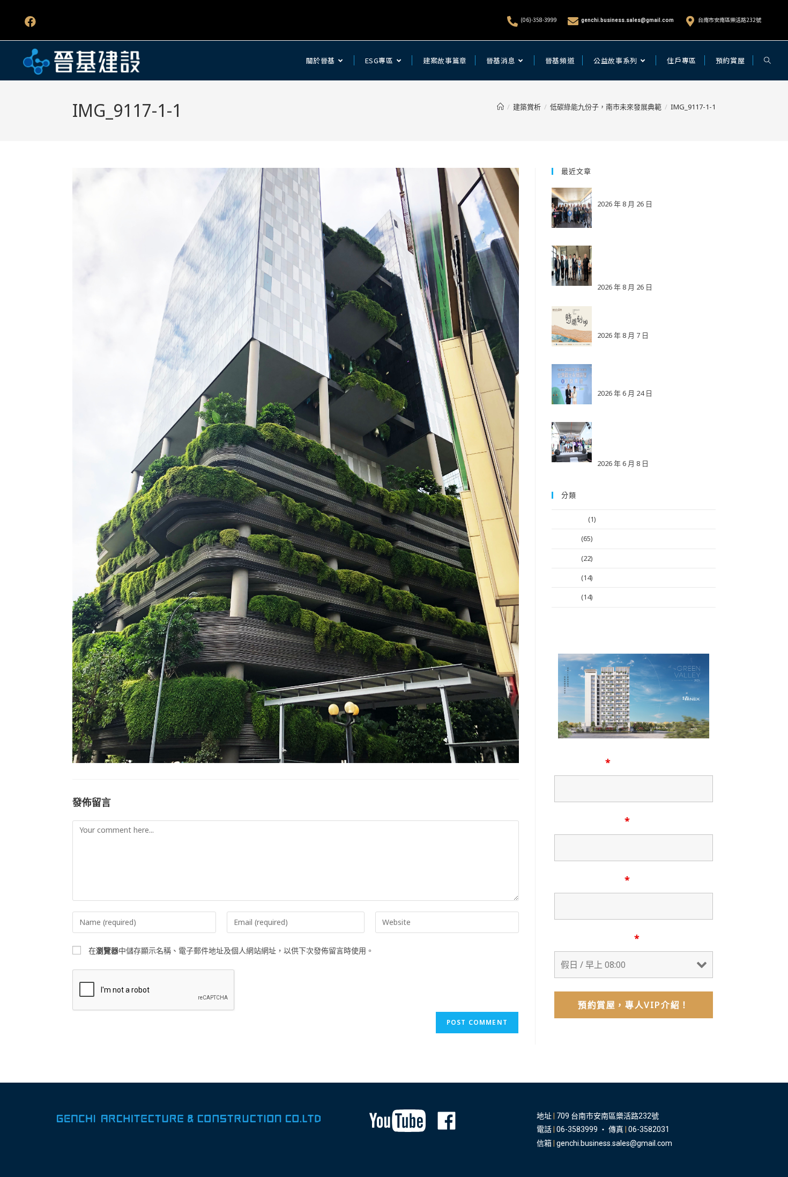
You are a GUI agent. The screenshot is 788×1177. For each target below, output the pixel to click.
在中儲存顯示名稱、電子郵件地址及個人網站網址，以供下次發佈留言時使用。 (231, 950)
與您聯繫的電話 (592, 880)
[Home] (500, 107)
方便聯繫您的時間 (597, 938)
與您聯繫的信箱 (592, 821)
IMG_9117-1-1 (693, 107)
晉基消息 (565, 538)
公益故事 (565, 558)
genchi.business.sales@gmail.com (627, 20)
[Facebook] (30, 21)
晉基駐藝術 (569, 519)
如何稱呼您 (582, 762)
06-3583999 (577, 1129)
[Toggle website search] (767, 60)
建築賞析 (565, 577)
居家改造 (565, 597)
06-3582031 (649, 1129)
